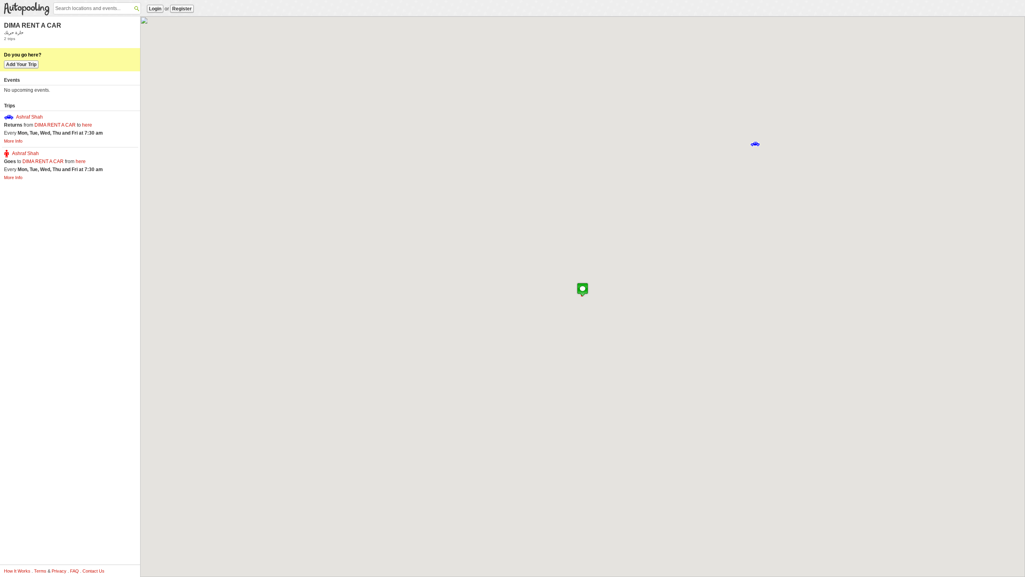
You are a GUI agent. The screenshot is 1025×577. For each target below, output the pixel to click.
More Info (13, 141)
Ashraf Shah (29, 117)
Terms (40, 571)
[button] (755, 144)
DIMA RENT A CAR (32, 25)
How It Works (17, 571)
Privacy (59, 571)
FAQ (74, 571)
